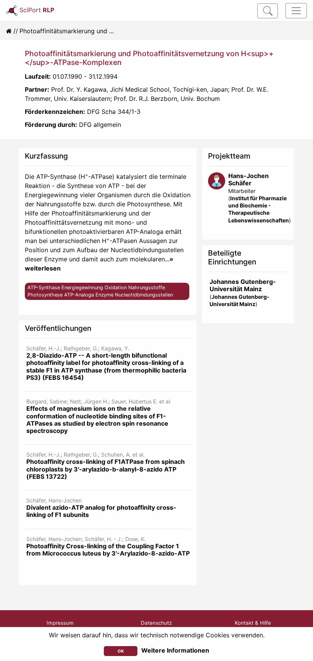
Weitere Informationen (175, 650)
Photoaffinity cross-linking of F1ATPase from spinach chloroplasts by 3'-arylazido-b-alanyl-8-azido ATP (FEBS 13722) (105, 469)
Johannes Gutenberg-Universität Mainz (243, 285)
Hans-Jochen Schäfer (248, 179)
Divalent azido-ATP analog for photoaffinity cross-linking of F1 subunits (101, 511)
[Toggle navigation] (296, 10)
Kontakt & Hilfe (253, 623)
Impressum (60, 623)
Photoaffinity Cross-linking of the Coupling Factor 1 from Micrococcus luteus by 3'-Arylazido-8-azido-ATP (108, 549)
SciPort (36, 10)
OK (121, 651)
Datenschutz (156, 623)
